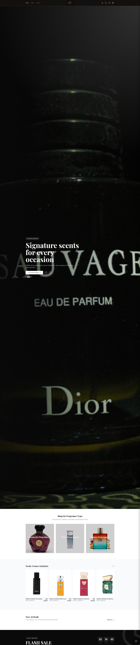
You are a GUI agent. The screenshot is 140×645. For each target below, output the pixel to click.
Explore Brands (33, 272)
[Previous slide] (46, 272)
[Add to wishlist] (45, 572)
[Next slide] (50, 272)
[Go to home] (70, 2)
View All (110, 619)
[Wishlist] (109, 2)
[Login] (102, 2)
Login (38, 2)
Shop (32, 2)
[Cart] (112, 2)
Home (27, 2)
